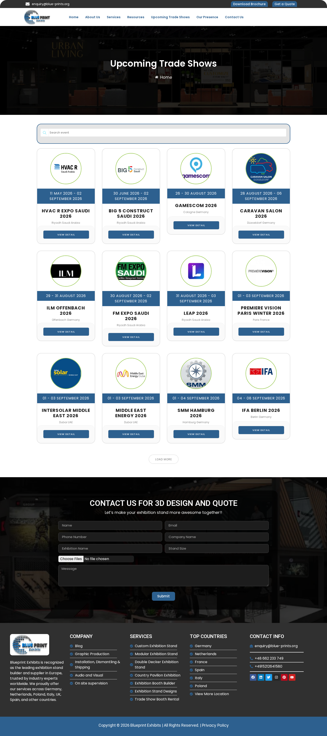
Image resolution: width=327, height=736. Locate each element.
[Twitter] (268, 677)
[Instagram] (276, 677)
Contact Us (234, 17)
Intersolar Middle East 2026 (66, 413)
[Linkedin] (261, 677)
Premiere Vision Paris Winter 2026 (261, 310)
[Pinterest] (284, 677)
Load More (163, 459)
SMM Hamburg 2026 (196, 413)
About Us (92, 17)
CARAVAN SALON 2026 (261, 213)
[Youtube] (292, 677)
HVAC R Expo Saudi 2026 (66, 213)
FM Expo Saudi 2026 (131, 316)
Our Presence (207, 17)
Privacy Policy (215, 725)
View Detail (66, 234)
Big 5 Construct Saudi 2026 (131, 213)
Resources (135, 17)
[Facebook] (253, 677)
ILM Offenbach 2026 (66, 310)
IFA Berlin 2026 (261, 410)
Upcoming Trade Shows (170, 17)
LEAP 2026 (196, 313)
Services (114, 17)
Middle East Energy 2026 (131, 413)
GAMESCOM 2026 (196, 205)
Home (74, 17)
